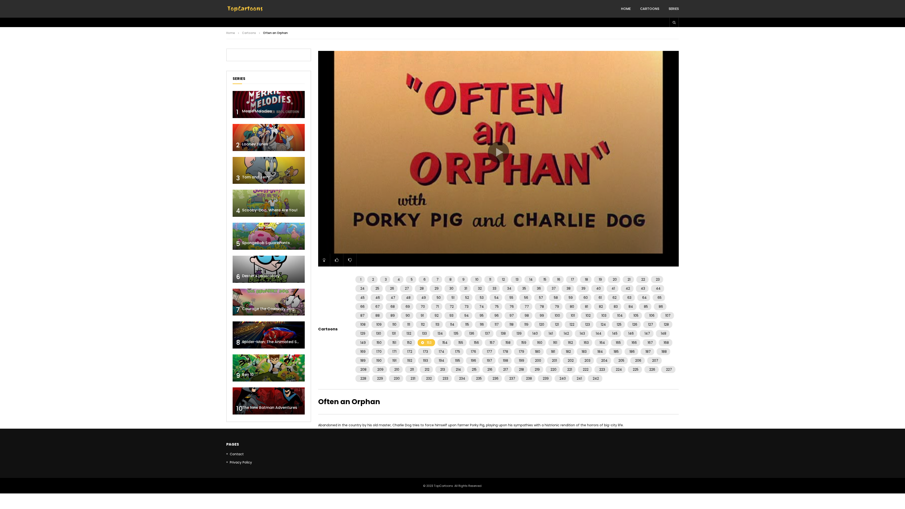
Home (626, 8)
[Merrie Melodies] (269, 104)
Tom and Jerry (256, 177)
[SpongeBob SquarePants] (269, 236)
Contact (237, 454)
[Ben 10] (269, 368)
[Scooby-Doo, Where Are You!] (269, 203)
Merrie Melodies (257, 111)
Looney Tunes (255, 144)
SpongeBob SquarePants (266, 243)
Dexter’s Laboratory (261, 276)
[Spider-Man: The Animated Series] (269, 335)
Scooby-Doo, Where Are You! (269, 210)
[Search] (674, 22)
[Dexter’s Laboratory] (269, 269)
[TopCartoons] (245, 8)
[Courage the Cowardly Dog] (269, 302)
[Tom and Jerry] (269, 170)
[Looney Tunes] (269, 137)
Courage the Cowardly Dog (268, 309)
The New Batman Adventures (269, 407)
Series (674, 8)
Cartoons (649, 8)
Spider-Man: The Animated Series (274, 342)
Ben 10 (248, 374)
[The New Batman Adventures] (269, 401)
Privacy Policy (241, 462)
